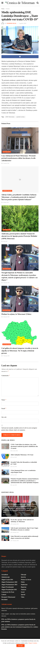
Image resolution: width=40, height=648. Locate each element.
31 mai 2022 (14, 466)
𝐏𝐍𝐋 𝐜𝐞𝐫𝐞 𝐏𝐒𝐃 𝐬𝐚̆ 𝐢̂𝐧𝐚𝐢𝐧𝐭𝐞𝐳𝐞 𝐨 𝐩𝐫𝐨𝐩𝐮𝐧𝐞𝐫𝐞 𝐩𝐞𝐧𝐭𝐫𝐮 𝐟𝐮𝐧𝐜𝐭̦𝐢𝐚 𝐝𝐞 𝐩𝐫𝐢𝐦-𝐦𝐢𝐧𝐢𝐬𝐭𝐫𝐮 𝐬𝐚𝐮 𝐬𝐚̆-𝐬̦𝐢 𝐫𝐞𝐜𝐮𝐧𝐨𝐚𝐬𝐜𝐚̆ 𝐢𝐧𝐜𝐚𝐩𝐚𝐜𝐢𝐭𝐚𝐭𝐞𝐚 (19, 627)
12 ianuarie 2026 (5, 163)
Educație (23, 574)
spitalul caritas (21, 117)
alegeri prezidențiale (7, 587)
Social (22, 592)
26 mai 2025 (14, 474)
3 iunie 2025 (14, 485)
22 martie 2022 (15, 450)
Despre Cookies (32, 643)
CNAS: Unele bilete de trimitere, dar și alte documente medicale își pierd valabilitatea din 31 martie (24, 446)
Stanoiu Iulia (11, 23)
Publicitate (24, 584)
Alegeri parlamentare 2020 (9, 582)
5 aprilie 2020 (22, 23)
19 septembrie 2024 (8, 514)
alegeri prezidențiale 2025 (9, 589)
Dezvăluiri (4, 599)
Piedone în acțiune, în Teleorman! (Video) (16, 314)
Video (22, 597)
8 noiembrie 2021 (15, 524)
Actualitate (6, 151)
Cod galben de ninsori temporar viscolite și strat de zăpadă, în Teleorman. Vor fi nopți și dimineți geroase (19, 350)
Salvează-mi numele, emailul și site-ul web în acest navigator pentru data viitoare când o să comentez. (19, 429)
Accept (20, 645)
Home (2, 8)
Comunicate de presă (7, 592)
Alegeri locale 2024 (7, 579)
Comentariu (5, 375)
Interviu (23, 577)
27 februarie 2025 (5, 282)
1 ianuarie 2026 (5, 202)
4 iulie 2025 (4, 241)
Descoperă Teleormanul (8, 597)
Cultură (3, 594)
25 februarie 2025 (5, 316)
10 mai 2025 (14, 457)
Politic (23, 582)
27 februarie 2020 (15, 540)
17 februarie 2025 (5, 355)
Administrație (7, 190)
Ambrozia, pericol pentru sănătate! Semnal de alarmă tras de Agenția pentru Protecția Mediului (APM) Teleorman (19, 236)
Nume (3, 400)
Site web (3, 417)
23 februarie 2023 (15, 532)
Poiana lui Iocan (26, 579)
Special (23, 594)
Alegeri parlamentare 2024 (9, 584)
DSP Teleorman (10, 117)
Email (3, 408)
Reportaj (23, 587)
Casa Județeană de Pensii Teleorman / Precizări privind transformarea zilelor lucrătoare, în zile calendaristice (18, 158)
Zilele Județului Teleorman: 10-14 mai (22, 455)
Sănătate (8, 8)
